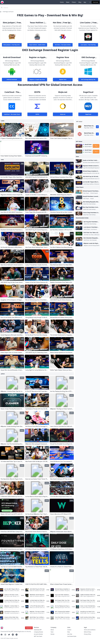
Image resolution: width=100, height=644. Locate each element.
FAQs (68, 632)
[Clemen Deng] (79, 213)
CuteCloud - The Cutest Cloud (12, 92)
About (52, 629)
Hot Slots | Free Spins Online (63, 22)
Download (95, 2)
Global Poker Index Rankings (89, 204)
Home (62, 2)
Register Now (62, 57)
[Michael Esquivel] (79, 192)
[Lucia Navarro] (79, 228)
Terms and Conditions (89, 629)
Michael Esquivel (94, 193)
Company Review (38, 632)
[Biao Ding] (79, 208)
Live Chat (69, 634)
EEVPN (37, 92)
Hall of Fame (86, 240)
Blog (80, 2)
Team (52, 632)
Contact (69, 629)
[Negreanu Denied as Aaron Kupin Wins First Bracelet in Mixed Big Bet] (79, 167)
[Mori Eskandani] (79, 239)
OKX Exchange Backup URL (88, 57)
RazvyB (92, 198)
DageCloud (88, 92)
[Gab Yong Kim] (79, 223)
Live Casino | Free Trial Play (88, 22)
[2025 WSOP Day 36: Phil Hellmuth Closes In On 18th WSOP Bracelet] (79, 177)
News (67, 2)
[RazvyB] (79, 197)
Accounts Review (38, 634)
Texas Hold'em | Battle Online (37, 22)
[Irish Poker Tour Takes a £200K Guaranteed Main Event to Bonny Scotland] (79, 233)
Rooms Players (87, 229)
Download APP (37, 629)
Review (52, 634)
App (85, 2)
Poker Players (86, 193)
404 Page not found (8, 11)
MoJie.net (62, 92)
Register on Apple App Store (37, 57)
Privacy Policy (87, 634)
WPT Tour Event (38, 636)
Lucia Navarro (94, 229)
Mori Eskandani (93, 240)
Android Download (12, 57)
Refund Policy (87, 632)
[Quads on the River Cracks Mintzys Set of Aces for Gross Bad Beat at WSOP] (79, 161)
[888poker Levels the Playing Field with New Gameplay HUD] (79, 244)
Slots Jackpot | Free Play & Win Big (12, 22)
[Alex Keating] (79, 203)
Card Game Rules (71, 636)
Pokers (74, 2)
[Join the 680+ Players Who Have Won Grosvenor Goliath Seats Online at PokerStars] (79, 183)
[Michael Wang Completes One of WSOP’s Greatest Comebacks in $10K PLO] (79, 172)
